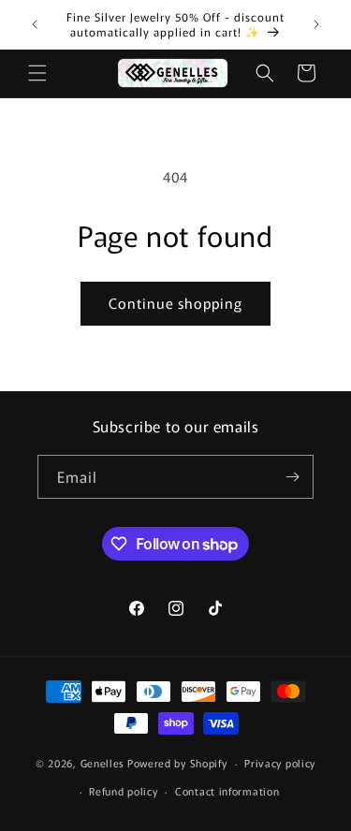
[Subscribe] (292, 477)
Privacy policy (279, 762)
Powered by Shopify (177, 762)
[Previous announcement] (34, 24)
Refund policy (123, 790)
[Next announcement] (316, 24)
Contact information (227, 790)
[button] (37, 73)
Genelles (102, 762)
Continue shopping (175, 303)
